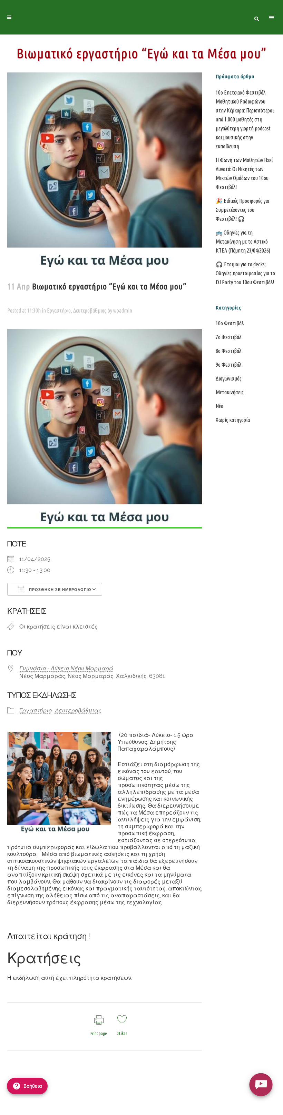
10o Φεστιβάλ (230, 323)
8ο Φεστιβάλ (228, 351)
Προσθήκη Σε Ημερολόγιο (59, 590)
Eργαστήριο (59, 310)
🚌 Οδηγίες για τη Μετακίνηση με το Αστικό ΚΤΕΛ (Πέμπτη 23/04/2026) (243, 241)
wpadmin (122, 310)
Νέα (219, 406)
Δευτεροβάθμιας (89, 310)
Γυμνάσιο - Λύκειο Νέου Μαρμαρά (66, 668)
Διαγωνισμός (229, 378)
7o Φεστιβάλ (228, 337)
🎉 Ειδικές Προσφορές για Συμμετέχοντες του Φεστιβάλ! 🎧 (242, 210)
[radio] (260, 1084)
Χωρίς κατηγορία (233, 420)
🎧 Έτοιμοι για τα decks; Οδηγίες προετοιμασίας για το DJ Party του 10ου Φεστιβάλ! (245, 273)
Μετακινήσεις (230, 392)
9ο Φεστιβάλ (228, 365)
